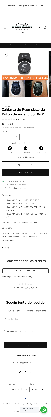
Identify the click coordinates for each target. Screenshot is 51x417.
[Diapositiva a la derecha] (31, 102)
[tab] (15, 311)
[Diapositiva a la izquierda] (20, 102)
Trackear (25, 345)
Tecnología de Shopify (25, 404)
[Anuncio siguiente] (46, 6)
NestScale (30, 157)
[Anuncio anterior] (4, 6)
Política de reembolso (18, 408)
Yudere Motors (13, 404)
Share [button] (6, 248)
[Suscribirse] (37, 363)
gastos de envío (9, 127)
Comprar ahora (25, 172)
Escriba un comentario (25, 271)
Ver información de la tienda (15, 188)
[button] (5, 27)
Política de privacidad (41, 404)
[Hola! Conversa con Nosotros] (43, 409)
